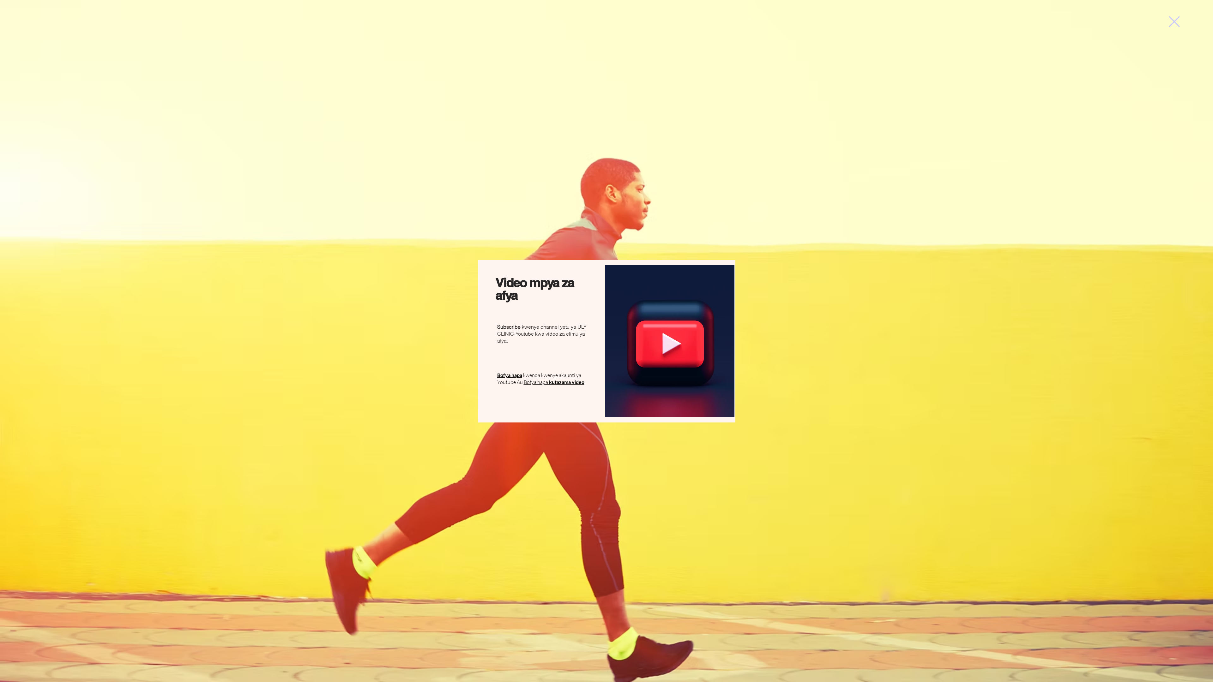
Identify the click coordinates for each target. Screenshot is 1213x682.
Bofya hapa (554, 382)
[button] (1174, 21)
